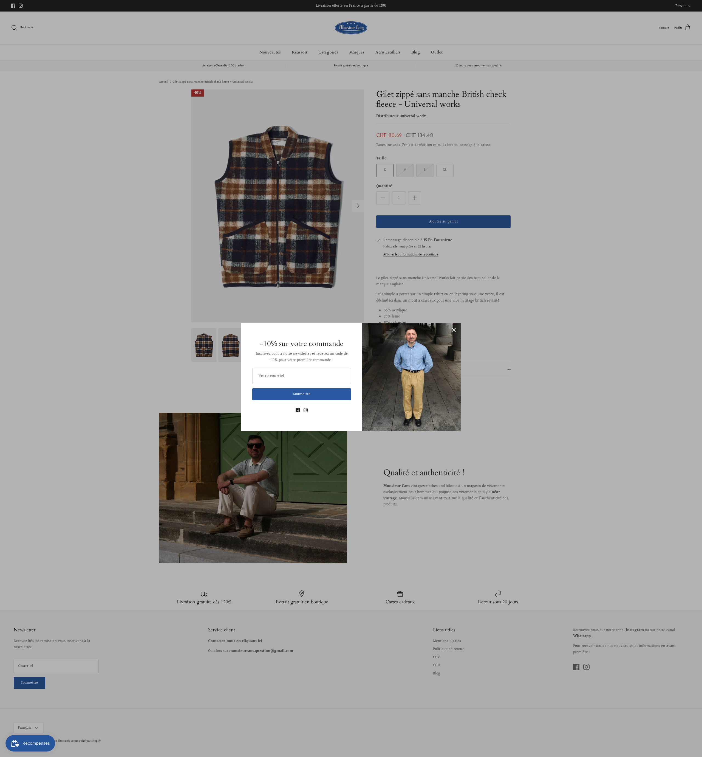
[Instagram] (306, 410)
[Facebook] (298, 410)
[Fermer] (454, 330)
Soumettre (301, 394)
